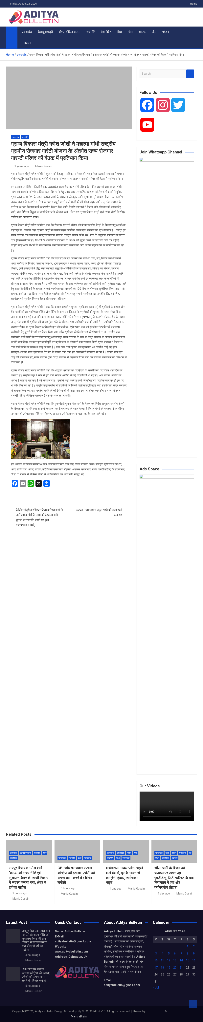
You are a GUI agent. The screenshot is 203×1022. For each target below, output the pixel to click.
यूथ (135, 853)
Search (190, 73)
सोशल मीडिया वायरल (69, 32)
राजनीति (90, 32)
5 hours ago (68, 888)
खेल (130, 32)
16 (193, 960)
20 (174, 967)
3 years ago (21, 166)
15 (187, 960)
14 (181, 960)
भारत (129, 853)
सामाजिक (13, 858)
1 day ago (115, 888)
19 (168, 967)
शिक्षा (119, 32)
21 (181, 967)
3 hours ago (19, 893)
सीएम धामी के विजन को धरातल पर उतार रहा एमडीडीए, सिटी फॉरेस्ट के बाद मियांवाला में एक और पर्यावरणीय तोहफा (174, 878)
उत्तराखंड (27, 32)
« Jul (156, 987)
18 (162, 967)
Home (193, 3)
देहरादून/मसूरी (45, 32)
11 (162, 960)
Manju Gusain (43, 166)
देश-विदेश (106, 32)
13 (174, 960)
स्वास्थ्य (142, 32)
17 (156, 967)
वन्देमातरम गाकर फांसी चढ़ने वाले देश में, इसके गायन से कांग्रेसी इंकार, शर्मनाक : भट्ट (124, 875)
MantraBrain (79, 1016)
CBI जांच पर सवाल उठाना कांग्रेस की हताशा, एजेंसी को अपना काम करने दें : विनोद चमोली (76, 875)
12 (168, 960)
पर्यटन (165, 32)
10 (156, 960)
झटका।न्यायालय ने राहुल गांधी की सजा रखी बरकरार (99, 512)
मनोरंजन (26, 43)
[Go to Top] (193, 1004)
